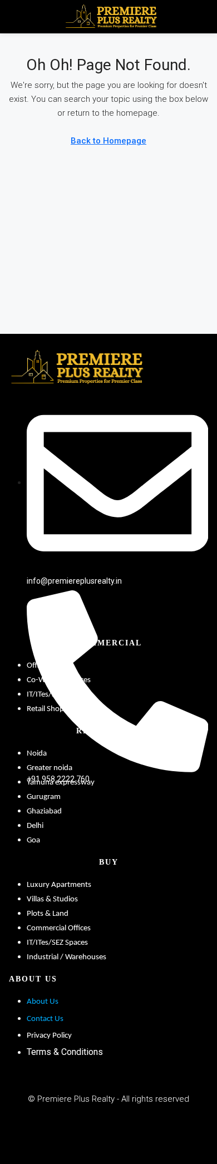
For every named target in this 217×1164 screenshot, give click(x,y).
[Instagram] (158, 1128)
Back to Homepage (108, 141)
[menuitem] (201, 16)
